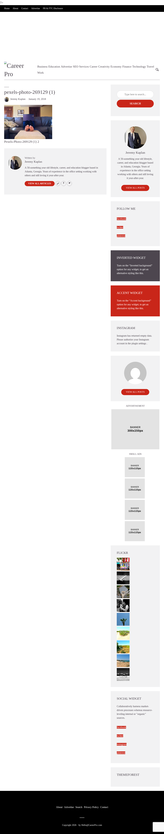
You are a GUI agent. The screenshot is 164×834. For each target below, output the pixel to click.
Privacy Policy (91, 807)
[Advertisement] (82, 35)
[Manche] (123, 591)
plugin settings (139, 343)
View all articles (39, 183)
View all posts (135, 188)
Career (93, 66)
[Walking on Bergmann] (123, 563)
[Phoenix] (123, 619)
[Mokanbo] (123, 577)
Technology (139, 66)
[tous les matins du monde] (123, 674)
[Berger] (123, 646)
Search (135, 103)
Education (54, 66)
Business (42, 66)
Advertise (35, 8)
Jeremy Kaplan (17, 99)
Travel (150, 66)
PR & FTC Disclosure (53, 8)
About (15, 8)
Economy (116, 66)
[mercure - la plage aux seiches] (123, 660)
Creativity (104, 66)
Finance (126, 66)
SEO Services (81, 66)
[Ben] (123, 605)
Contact (24, 8)
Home (7, 8)
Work (40, 72)
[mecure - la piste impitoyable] (123, 632)
